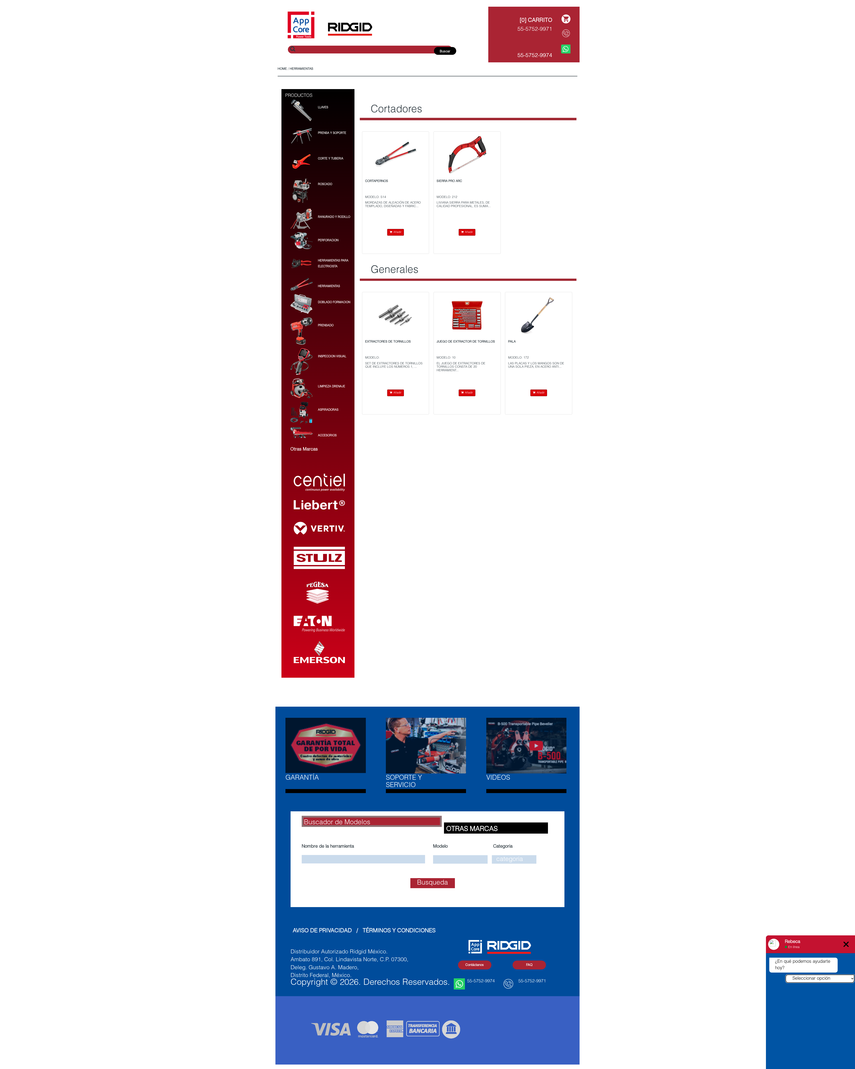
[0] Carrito (536, 20)
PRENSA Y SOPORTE (332, 133)
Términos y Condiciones (399, 931)
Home (282, 69)
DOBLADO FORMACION (334, 302)
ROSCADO (325, 184)
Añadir (396, 232)
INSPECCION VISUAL (332, 356)
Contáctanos (474, 965)
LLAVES (323, 107)
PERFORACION (328, 240)
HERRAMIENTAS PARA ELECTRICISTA (333, 263)
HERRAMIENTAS (329, 286)
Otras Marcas (472, 829)
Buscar (445, 51)
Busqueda (432, 883)
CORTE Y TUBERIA (330, 158)
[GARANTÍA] (325, 745)
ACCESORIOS (327, 435)
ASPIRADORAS (328, 410)
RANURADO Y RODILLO (334, 217)
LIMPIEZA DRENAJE (331, 386)
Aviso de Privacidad (322, 931)
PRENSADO (326, 325)
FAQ (529, 965)
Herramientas (301, 69)
